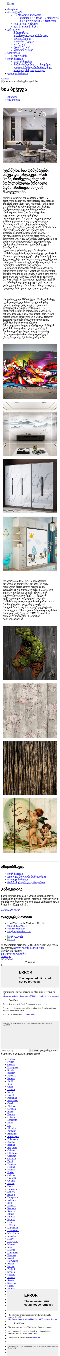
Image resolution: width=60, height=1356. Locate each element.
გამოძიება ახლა (10, 910)
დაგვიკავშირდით (17, 73)
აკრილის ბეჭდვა (23, 50)
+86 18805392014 (16, 928)
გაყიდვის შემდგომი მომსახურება (33, 67)
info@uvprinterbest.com (19, 931)
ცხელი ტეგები (21, 947)
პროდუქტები (14, 12)
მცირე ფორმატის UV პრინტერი (38, 21)
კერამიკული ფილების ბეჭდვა (31, 35)
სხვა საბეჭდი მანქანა (26, 26)
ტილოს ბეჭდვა (22, 38)
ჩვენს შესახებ (15, 58)
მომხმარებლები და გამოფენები (32, 64)
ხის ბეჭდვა (20, 44)
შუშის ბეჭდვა (21, 32)
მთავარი (12, 9)
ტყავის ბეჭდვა (22, 47)
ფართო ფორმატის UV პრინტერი (39, 18)
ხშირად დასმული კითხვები (29, 70)
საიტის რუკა (37, 947)
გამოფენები (21, 56)
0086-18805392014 (17, 926)
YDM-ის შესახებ (23, 61)
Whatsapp (6, 956)
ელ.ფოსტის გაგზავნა (13, 953)
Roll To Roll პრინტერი (26, 23)
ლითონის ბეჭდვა (24, 41)
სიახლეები (13, 53)
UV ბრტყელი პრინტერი (27, 15)
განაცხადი (13, 29)
